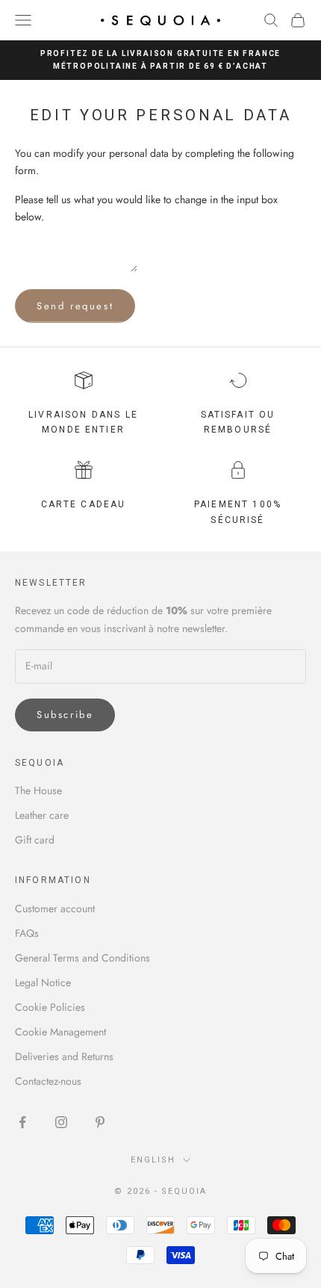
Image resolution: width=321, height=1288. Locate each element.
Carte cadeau (83, 504)
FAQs (27, 933)
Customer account (55, 908)
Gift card (34, 839)
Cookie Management (60, 1031)
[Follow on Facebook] (22, 1122)
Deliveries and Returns (64, 1056)
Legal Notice (43, 982)
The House (38, 790)
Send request (75, 306)
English (153, 1160)
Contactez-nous (48, 1081)
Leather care (42, 815)
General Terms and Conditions (82, 957)
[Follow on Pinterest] (100, 1122)
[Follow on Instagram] (61, 1122)
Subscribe (65, 715)
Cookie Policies (50, 1007)
